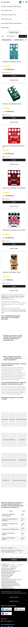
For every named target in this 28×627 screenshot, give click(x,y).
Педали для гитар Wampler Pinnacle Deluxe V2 (8, 515)
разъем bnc (7, 391)
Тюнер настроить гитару (7, 575)
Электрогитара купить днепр (8, 572)
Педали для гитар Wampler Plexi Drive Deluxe (9, 519)
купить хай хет (17, 373)
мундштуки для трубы (14, 370)
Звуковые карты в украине (7, 573)
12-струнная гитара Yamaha (19, 480)
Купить (14, 75)
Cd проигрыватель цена (6, 586)
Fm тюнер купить (5, 578)
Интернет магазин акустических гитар (10, 584)
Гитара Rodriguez (22, 460)
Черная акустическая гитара (9, 460)
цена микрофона (20, 375)
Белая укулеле (5, 480)
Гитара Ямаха (4, 419)
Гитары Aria (22, 439)
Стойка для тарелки (6, 576)
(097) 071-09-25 (16, 311)
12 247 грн (22, 515)
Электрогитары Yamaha (9, 439)
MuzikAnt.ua (4, 296)
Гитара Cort (12, 419)
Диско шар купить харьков (7, 569)
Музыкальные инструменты (7, 588)
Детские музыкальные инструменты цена (11, 571)
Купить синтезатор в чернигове (8, 568)
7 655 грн (22, 529)
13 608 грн (22, 524)
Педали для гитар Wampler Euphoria (8, 538)
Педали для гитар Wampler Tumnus (10, 529)
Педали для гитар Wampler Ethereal (8, 534)
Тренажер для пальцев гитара (8, 581)
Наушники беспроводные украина (9, 582)
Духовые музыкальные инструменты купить (11, 579)
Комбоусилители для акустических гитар (10, 585)
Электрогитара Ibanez (21, 419)
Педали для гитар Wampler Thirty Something (10, 524)
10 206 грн (22, 534)
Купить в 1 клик (14, 80)
